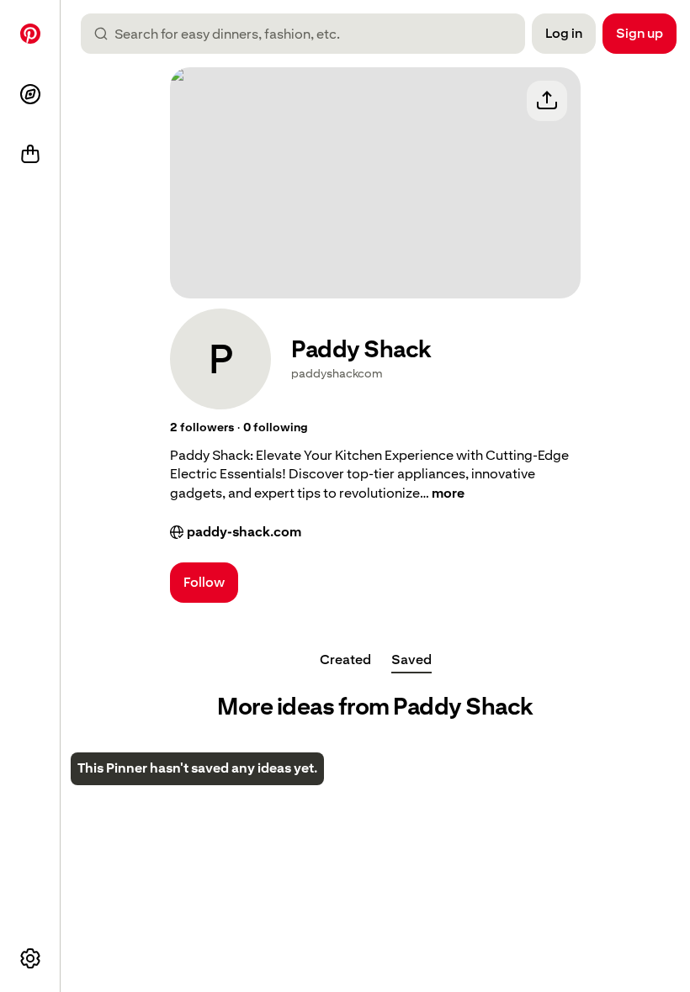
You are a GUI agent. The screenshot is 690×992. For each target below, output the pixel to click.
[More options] (30, 958)
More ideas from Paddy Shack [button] (375, 707)
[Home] (30, 33)
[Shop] (30, 155)
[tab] (345, 660)
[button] (202, 427)
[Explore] (30, 94)
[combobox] (309, 33)
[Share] (547, 101)
